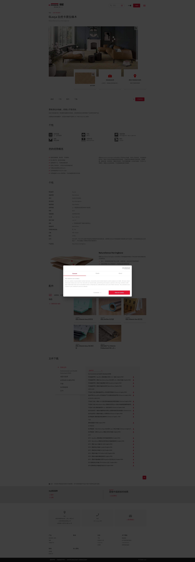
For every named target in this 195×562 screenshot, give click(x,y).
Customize (96, 292)
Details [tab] (97, 273)
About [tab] (120, 273)
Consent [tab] (74, 273)
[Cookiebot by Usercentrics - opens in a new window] (123, 268)
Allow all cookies (119, 292)
